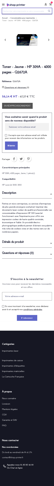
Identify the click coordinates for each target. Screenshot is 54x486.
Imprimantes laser (10, 350)
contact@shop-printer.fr (12, 457)
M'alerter (11, 145)
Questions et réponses (16, 87)
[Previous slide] (5, 40)
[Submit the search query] (49, 11)
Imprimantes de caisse (12, 360)
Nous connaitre (9, 398)
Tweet (21, 159)
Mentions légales (10, 409)
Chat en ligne (16, 468)
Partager (14, 159)
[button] (27, 193)
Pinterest (28, 159)
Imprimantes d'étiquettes (13, 365)
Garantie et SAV (9, 420)
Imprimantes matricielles (13, 371)
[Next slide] (48, 40)
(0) (28, 87)
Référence (6, 81)
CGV (4, 414)
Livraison (6, 403)
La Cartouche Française (13, 376)
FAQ (4, 425)
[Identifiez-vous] (45, 4)
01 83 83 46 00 (27, 465)
